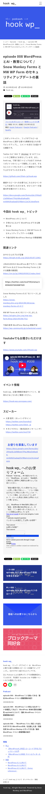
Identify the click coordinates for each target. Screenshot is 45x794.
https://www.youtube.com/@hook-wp (20, 349)
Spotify (8, 130)
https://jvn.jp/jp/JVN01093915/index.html (21, 273)
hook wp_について (15, 779)
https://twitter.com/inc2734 (18, 432)
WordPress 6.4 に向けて (17, 765)
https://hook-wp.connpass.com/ (17, 401)
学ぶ (7, 746)
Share (36, 118)
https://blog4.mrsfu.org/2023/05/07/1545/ (22, 257)
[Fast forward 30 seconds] (23, 114)
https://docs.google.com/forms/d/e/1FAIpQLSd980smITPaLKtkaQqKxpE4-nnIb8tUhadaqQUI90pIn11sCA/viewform (22, 198)
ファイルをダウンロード (14, 122)
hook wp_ (9, 3)
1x (18, 114)
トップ (5, 779)
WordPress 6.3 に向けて (17, 762)
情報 (36, 779)
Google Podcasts (30, 127)
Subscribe (27, 118)
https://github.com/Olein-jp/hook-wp (20, 176)
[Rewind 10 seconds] (15, 114)
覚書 (7, 760)
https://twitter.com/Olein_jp (18, 424)
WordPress (27, 790)
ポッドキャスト (28, 779)
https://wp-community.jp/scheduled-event (22, 328)
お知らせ (6, 782)
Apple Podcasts (16, 127)
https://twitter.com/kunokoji (18, 421)
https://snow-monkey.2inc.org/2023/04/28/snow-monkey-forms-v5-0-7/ (19, 302)
